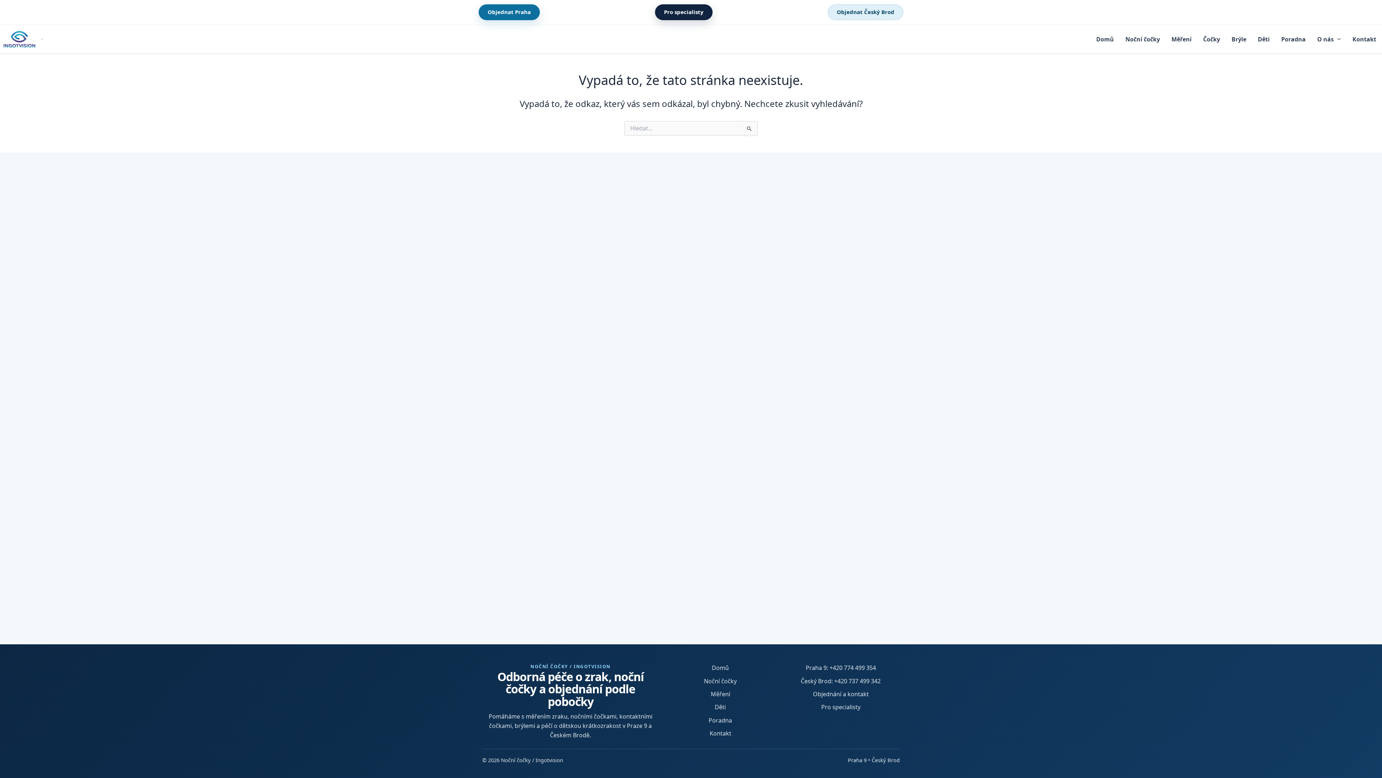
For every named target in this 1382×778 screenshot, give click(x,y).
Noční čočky (1142, 39)
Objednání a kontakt (841, 694)
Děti (1264, 39)
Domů (1105, 39)
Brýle (1239, 39)
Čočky (1211, 39)
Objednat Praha (509, 11)
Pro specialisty (684, 11)
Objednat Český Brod (865, 11)
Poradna (1293, 39)
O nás (1325, 39)
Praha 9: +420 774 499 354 (841, 668)
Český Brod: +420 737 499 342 (841, 681)
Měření (1181, 39)
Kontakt (1364, 39)
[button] (1337, 39)
